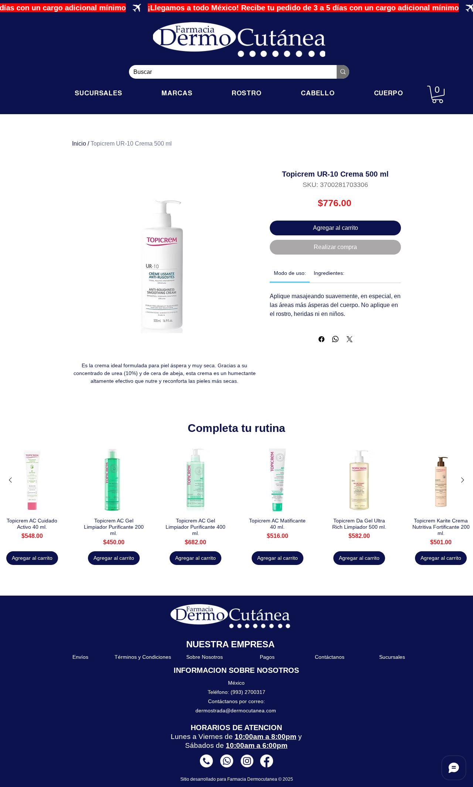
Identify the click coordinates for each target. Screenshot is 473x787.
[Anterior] (10, 480)
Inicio (79, 143)
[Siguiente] (462, 480)
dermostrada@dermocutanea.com (235, 710)
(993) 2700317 (248, 692)
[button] (437, 94)
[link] (290, 273)
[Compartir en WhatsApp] (335, 339)
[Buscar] (343, 72)
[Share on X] (349, 339)
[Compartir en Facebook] (321, 339)
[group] (236, 506)
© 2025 (285, 779)
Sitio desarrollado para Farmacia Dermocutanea (229, 779)
